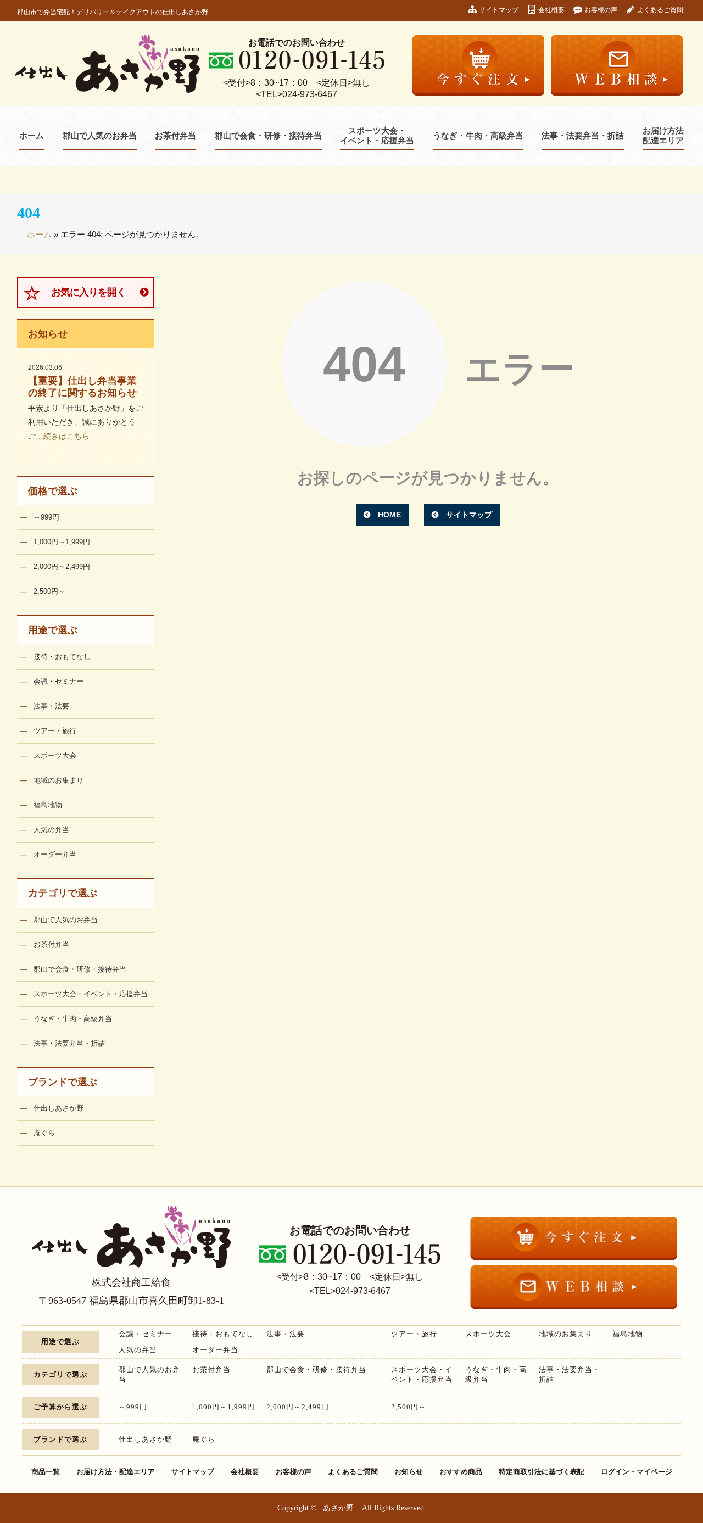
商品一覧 (45, 1472)
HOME (389, 514)
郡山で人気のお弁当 (100, 135)
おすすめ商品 (460, 1472)
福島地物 (48, 805)
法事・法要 (51, 706)
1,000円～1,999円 (62, 542)
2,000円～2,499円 (62, 566)
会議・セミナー (58, 681)
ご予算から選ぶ (60, 1407)
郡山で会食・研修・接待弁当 (268, 135)
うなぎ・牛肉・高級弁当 (478, 135)
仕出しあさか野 (58, 1108)
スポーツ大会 (55, 755)
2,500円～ (49, 591)
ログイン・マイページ (636, 1472)
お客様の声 (600, 10)
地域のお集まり (58, 780)
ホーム (31, 135)
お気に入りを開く (88, 292)
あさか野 (338, 1508)
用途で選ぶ (52, 629)
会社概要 (551, 10)
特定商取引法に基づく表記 (541, 1472)
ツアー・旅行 (55, 731)
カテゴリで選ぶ (62, 893)
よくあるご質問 (660, 10)
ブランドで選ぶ (62, 1081)
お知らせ (48, 333)
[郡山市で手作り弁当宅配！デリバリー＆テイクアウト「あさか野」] (108, 64)
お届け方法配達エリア (663, 135)
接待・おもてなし (62, 656)
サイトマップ (498, 10)
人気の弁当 (51, 829)
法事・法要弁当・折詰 (583, 135)
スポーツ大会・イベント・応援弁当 (377, 135)
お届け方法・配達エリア (115, 1472)
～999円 (46, 517)
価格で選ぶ (52, 491)
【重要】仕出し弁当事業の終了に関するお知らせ (82, 386)
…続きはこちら (63, 436)
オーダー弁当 (55, 854)
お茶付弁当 (175, 135)
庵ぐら (44, 1133)
